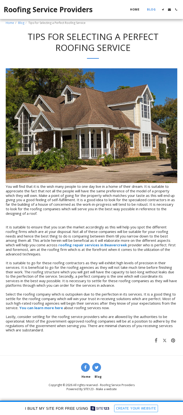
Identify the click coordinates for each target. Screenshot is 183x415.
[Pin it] (173, 340)
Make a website (106, 389)
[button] (163, 9)
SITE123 (88, 389)
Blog (21, 23)
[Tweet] (164, 340)
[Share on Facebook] (156, 340)
